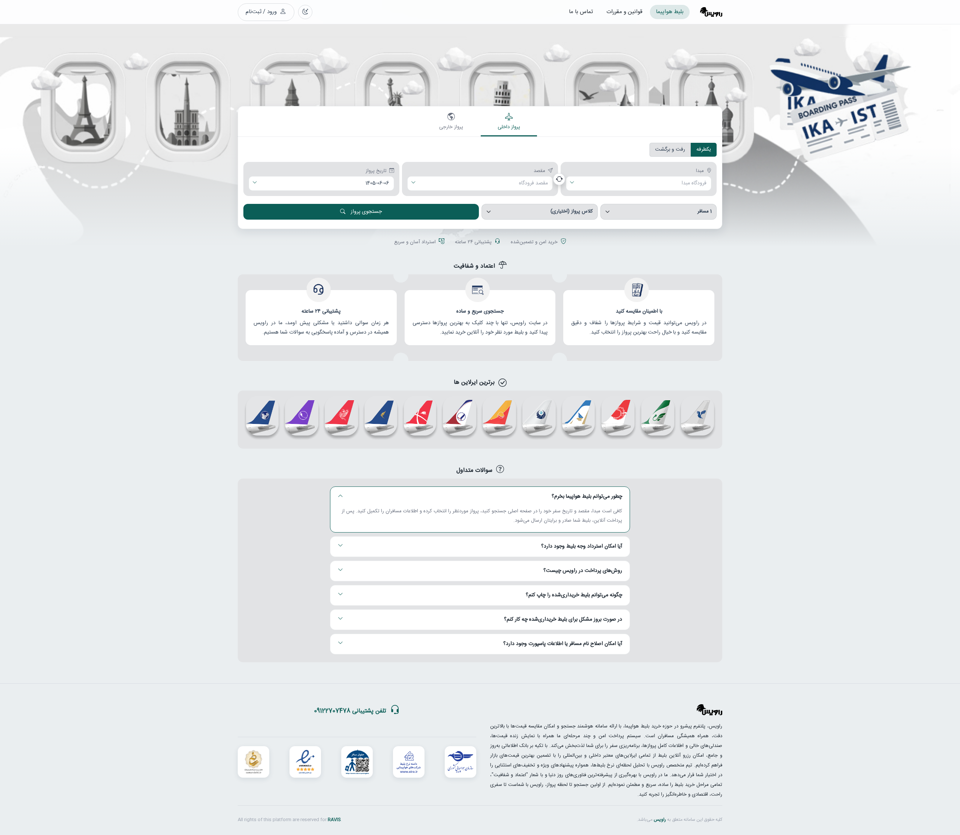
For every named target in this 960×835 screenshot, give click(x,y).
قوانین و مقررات (624, 11)
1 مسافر (705, 211)
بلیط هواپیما (670, 11)
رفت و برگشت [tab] (670, 149)
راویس (660, 819)
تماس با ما (581, 11)
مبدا (700, 171)
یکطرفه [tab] (703, 149)
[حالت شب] (305, 12)
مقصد (539, 171)
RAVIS (334, 819)
